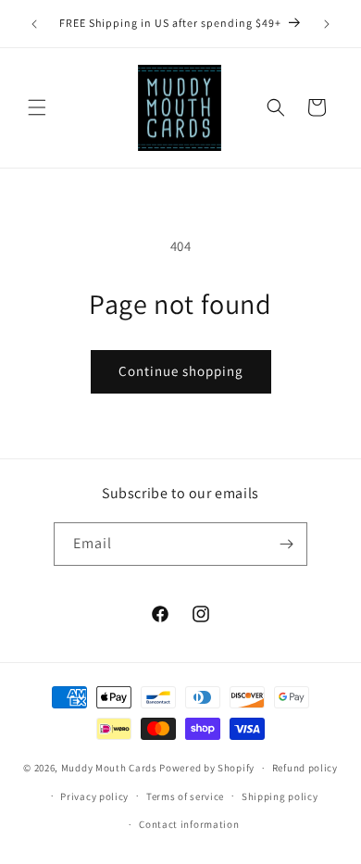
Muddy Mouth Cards (109, 767)
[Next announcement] (326, 24)
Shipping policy (280, 796)
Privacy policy (94, 796)
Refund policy (305, 767)
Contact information (189, 824)
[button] (37, 107)
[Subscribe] (286, 544)
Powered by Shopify (207, 767)
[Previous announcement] (34, 24)
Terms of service (185, 796)
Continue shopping (180, 371)
